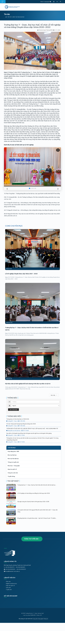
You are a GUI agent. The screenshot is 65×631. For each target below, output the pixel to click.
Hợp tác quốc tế (12, 469)
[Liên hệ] (50, 1)
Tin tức (10, 17)
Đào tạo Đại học (12, 455)
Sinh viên (8, 587)
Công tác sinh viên (13, 473)
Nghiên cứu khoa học (11, 583)
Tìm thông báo (13, 409)
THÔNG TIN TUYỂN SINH (31, 539)
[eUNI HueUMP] (57, 1)
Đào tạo (8, 581)
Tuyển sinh (9, 589)
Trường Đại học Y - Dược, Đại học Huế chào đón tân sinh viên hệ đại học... (36, 485)
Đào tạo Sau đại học (18, 17)
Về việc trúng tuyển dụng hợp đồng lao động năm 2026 (21, 424)
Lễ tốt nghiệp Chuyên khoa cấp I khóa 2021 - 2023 (21, 273)
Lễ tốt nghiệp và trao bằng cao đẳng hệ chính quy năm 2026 (33, 493)
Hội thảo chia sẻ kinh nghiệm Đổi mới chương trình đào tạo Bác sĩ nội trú (27, 383)
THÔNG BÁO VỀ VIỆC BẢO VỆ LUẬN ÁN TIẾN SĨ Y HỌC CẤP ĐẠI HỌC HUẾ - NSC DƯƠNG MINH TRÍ (32, 428)
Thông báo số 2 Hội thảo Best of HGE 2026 (17, 419)
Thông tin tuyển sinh (13, 462)
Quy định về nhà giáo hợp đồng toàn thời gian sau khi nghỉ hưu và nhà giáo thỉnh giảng (29, 433)
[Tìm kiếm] (60, 1)
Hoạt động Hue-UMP (13, 451)
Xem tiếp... (53, 395)
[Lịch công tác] (53, 1)
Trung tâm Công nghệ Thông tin (40, 618)
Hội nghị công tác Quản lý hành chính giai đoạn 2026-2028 (33, 501)
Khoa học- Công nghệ (14, 465)
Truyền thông (11, 476)
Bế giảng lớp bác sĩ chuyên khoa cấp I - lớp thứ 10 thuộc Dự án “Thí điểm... (36, 518)
